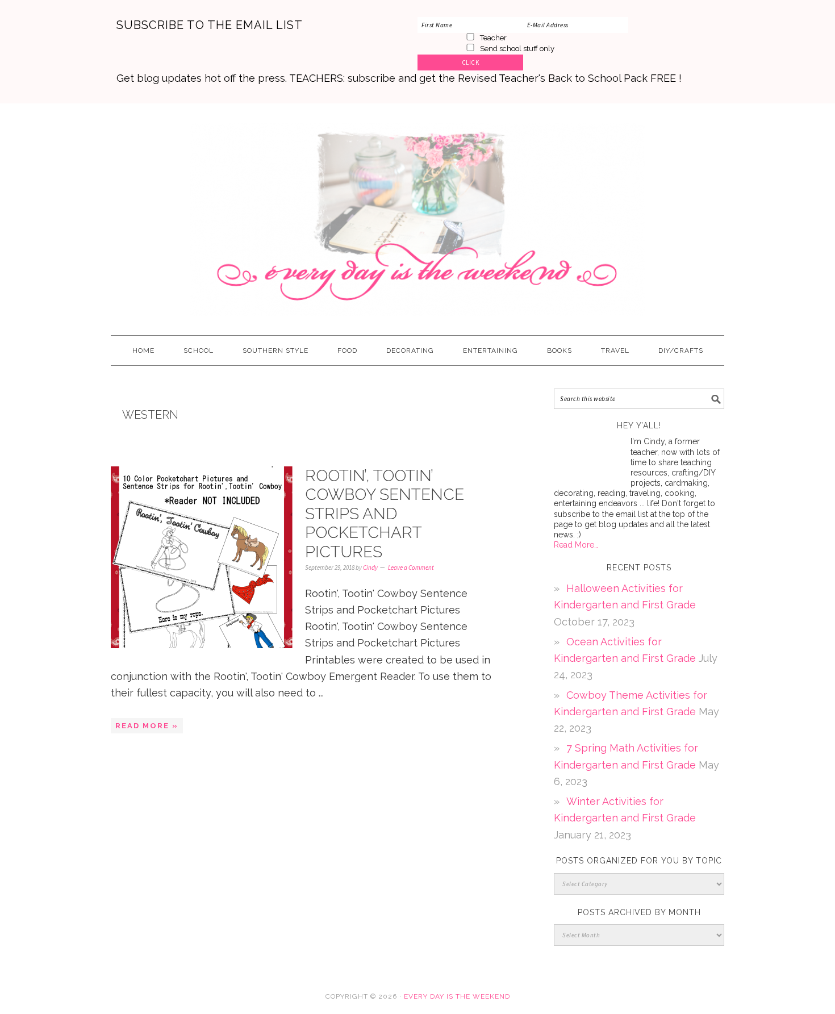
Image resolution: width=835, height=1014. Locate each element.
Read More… (576, 544)
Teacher (493, 38)
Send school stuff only (517, 48)
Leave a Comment (411, 567)
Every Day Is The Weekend (417, 214)
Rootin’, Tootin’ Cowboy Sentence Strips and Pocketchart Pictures (384, 513)
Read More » (146, 725)
